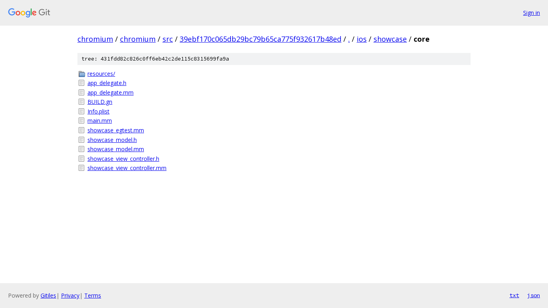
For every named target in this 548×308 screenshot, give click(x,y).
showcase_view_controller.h (123, 158)
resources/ (101, 73)
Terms (92, 295)
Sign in (531, 12)
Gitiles (48, 295)
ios (362, 39)
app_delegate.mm (110, 92)
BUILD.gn (99, 101)
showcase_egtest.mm (115, 130)
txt (514, 295)
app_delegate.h (106, 83)
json (533, 295)
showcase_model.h (112, 140)
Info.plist (98, 111)
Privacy (70, 295)
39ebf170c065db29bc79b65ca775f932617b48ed (260, 39)
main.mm (99, 120)
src (167, 39)
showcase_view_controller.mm (126, 168)
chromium (95, 39)
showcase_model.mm (115, 149)
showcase (390, 39)
